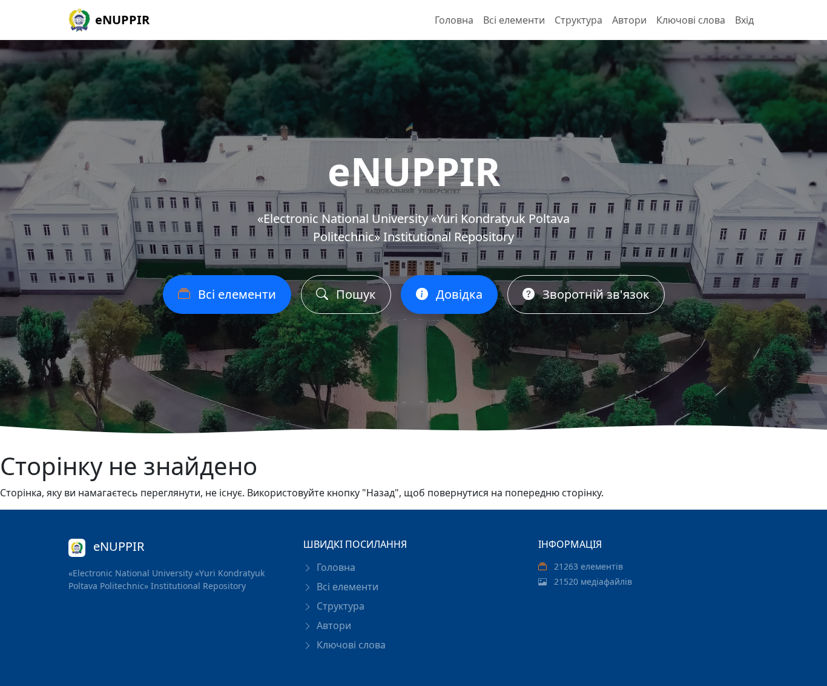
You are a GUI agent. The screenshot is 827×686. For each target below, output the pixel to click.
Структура (578, 20)
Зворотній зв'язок (594, 294)
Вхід (744, 20)
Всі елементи (514, 20)
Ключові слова (690, 20)
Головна (454, 20)
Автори (629, 20)
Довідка (458, 294)
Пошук (354, 294)
